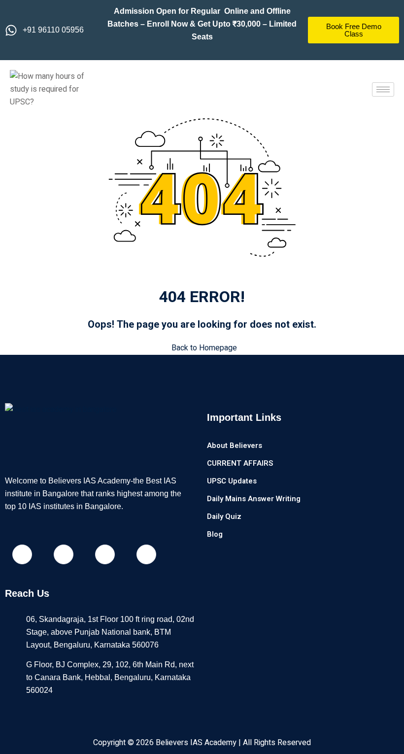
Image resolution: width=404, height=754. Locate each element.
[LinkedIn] (105, 554)
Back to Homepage (204, 348)
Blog (215, 534)
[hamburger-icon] (383, 89)
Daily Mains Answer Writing (254, 498)
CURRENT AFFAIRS (240, 463)
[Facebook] (22, 554)
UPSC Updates (232, 481)
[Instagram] (63, 554)
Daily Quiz (224, 516)
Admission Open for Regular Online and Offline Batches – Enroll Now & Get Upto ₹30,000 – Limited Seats (202, 24)
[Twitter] (146, 554)
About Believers (234, 445)
